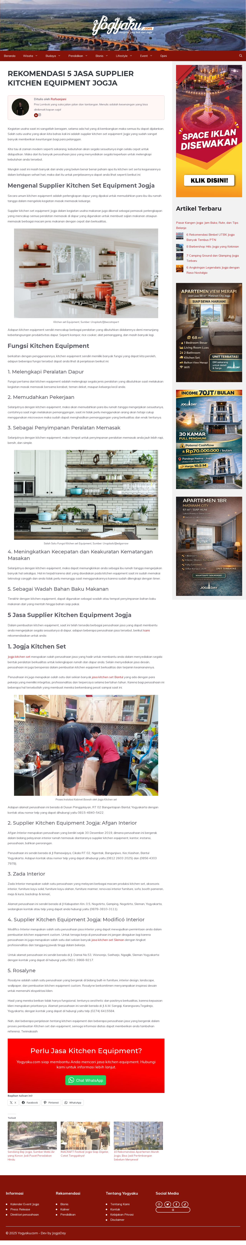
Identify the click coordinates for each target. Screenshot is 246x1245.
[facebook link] (176, 1204)
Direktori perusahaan (24, 1214)
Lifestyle (122, 56)
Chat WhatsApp (89, 1080)
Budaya (51, 56)
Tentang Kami (120, 1204)
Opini (163, 56)
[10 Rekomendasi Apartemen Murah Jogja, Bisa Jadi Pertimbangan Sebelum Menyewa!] (138, 1136)
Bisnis (99, 56)
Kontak (115, 1209)
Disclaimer (117, 1220)
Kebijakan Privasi (122, 1214)
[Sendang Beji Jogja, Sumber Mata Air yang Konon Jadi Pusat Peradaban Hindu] (32, 1136)
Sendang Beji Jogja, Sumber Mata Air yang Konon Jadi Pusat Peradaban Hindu (31, 1155)
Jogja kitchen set (19, 657)
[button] (240, 56)
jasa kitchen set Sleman (108, 940)
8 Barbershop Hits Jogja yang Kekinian (212, 246)
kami (146, 630)
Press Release (20, 1209)
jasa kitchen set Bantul (107, 677)
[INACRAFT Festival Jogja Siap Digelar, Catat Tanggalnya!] (85, 1136)
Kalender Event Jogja (24, 1204)
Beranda (9, 56)
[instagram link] (159, 1204)
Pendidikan (75, 56)
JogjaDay (59, 1233)
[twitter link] (167, 1204)
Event (144, 56)
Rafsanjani (58, 99)
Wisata (28, 56)
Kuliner (64, 1209)
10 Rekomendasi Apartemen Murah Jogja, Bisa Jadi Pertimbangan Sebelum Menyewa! (136, 1155)
